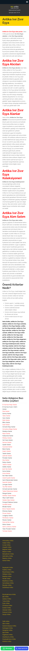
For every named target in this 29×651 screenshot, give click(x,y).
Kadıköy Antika (6, 570)
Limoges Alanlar (7, 484)
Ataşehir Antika (6, 547)
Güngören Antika (7, 630)
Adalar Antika (6, 543)
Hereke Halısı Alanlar (8, 500)
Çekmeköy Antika (7, 556)
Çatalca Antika (6, 599)
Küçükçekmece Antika (9, 639)
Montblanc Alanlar (7, 518)
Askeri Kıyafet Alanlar (8, 478)
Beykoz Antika (6, 551)
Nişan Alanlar (6, 433)
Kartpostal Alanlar (7, 436)
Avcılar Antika (6, 545)
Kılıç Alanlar (5, 460)
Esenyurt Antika (7, 612)
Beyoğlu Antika (6, 585)
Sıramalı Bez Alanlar (8, 522)
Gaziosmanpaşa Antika (9, 626)
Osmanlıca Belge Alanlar (9, 429)
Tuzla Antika (6, 601)
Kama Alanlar (6, 471)
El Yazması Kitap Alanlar (9, 404)
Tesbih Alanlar (6, 453)
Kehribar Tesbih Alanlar (9, 495)
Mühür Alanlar (6, 524)
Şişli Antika (5, 632)
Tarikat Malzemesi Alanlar (10, 491)
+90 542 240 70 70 (14, 12)
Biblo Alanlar (6, 422)
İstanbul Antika (6, 641)
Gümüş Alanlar (6, 413)
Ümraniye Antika (7, 605)
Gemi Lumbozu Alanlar (9, 526)
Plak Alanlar (5, 411)
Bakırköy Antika (7, 558)
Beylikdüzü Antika (7, 581)
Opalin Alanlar (6, 444)
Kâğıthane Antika (7, 634)
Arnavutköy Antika (7, 540)
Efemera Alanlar (7, 511)
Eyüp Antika (6, 603)
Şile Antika (5, 596)
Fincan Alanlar (6, 513)
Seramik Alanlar (7, 482)
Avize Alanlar (6, 473)
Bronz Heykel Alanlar (8, 509)
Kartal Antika (6, 560)
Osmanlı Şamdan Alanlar (9, 489)
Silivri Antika (5, 623)
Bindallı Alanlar (6, 506)
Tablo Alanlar (6, 416)
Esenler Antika (6, 608)
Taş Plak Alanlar (7, 486)
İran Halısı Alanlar (7, 475)
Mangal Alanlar (6, 493)
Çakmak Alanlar (7, 455)
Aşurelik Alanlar (6, 504)
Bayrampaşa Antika (8, 572)
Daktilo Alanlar (6, 467)
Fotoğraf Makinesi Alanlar (9, 502)
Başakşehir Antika (7, 567)
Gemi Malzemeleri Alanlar (10, 480)
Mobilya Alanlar (7, 438)
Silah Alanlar (6, 420)
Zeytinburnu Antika (8, 637)
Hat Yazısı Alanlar (7, 440)
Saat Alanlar (6, 424)
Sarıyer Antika (6, 614)
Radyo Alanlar (6, 462)
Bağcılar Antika (6, 549)
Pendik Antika (6, 578)
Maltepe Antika (6, 574)
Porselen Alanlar (7, 458)
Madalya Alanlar (7, 431)
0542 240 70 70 (14, 7)
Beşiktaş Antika (6, 576)
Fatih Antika (5, 621)
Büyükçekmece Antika (9, 594)
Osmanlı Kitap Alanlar (8, 427)
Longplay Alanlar (7, 515)
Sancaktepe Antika (8, 583)
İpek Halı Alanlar (7, 469)
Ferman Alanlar (6, 442)
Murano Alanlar (6, 520)
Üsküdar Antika (6, 610)
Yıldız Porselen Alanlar (8, 529)
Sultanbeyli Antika (7, 587)
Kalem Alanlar (6, 451)
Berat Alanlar (6, 449)
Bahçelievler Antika (8, 554)
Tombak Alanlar (7, 531)
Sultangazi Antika (7, 628)
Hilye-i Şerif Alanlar (8, 498)
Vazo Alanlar (6, 418)
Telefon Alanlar (6, 464)
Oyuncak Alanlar (7, 447)
